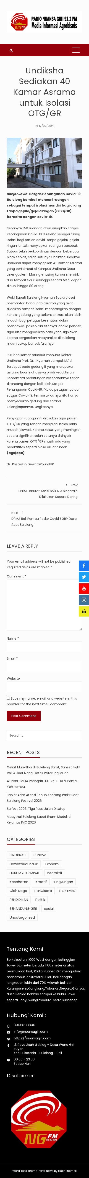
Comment (16, 576)
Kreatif (41, 881)
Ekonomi (52, 863)
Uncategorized (22, 917)
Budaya (40, 855)
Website (13, 678)
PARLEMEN (67, 890)
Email (12, 658)
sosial (49, 908)
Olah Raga (18, 890)
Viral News (46, 1171)
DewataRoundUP (41, 464)
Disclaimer (20, 1075)
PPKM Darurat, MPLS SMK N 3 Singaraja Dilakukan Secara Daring (48, 491)
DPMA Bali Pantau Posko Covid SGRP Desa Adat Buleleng (44, 518)
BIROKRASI (18, 855)
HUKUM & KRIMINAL (25, 872)
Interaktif (54, 872)
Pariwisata (43, 890)
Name (13, 638)
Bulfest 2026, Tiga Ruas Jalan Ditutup (36, 808)
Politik (40, 899)
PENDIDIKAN (19, 899)
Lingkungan (63, 881)
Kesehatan (19, 881)
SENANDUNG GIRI (23, 908)
